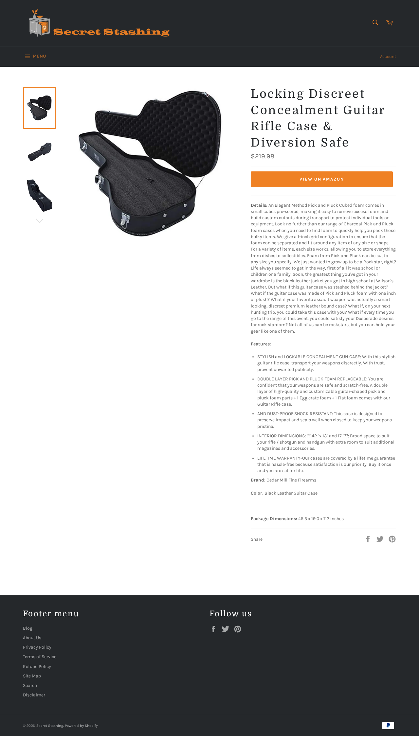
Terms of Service (39, 656)
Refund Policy (37, 666)
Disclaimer (34, 695)
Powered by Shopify (81, 726)
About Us (32, 637)
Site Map (32, 676)
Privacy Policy (37, 647)
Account (388, 56)
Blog (27, 628)
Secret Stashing (49, 726)
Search (30, 685)
